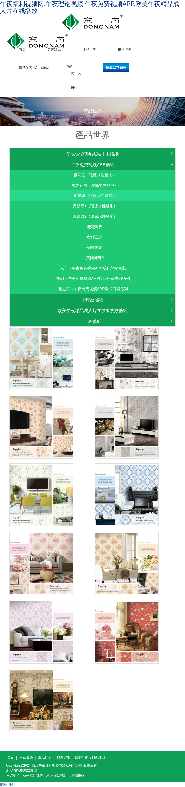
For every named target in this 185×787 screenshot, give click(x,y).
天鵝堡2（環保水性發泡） (95, 216)
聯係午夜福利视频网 (34, 67)
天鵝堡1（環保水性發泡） (95, 206)
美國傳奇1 (95, 247)
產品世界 (89, 49)
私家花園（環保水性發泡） (95, 185)
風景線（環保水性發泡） (95, 195)
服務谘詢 (124, 49)
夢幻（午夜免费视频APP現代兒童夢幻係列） (95, 278)
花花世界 (95, 226)
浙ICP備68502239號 (21, 770)
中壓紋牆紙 (92, 299)
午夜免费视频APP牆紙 (92, 164)
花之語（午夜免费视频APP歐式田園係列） (95, 288)
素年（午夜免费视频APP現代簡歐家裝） (95, 268)
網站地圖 (6, 784)
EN (73, 87)
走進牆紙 (54, 49)
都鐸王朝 (95, 237)
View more (41, 358)
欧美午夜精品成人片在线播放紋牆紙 (92, 310)
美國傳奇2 (95, 257)
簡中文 (76, 72)
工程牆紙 (92, 321)
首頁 (22, 49)
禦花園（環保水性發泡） (95, 174)
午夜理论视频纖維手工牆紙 (92, 153)
